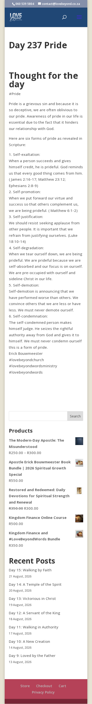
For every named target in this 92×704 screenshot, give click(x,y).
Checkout (44, 686)
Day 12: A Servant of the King (34, 612)
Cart (62, 686)
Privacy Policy (43, 692)
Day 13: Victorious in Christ (32, 598)
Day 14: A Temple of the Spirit (35, 584)
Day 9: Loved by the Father (32, 655)
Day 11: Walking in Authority (33, 627)
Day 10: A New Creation (29, 641)
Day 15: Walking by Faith (30, 569)
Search (75, 416)
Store (25, 686)
